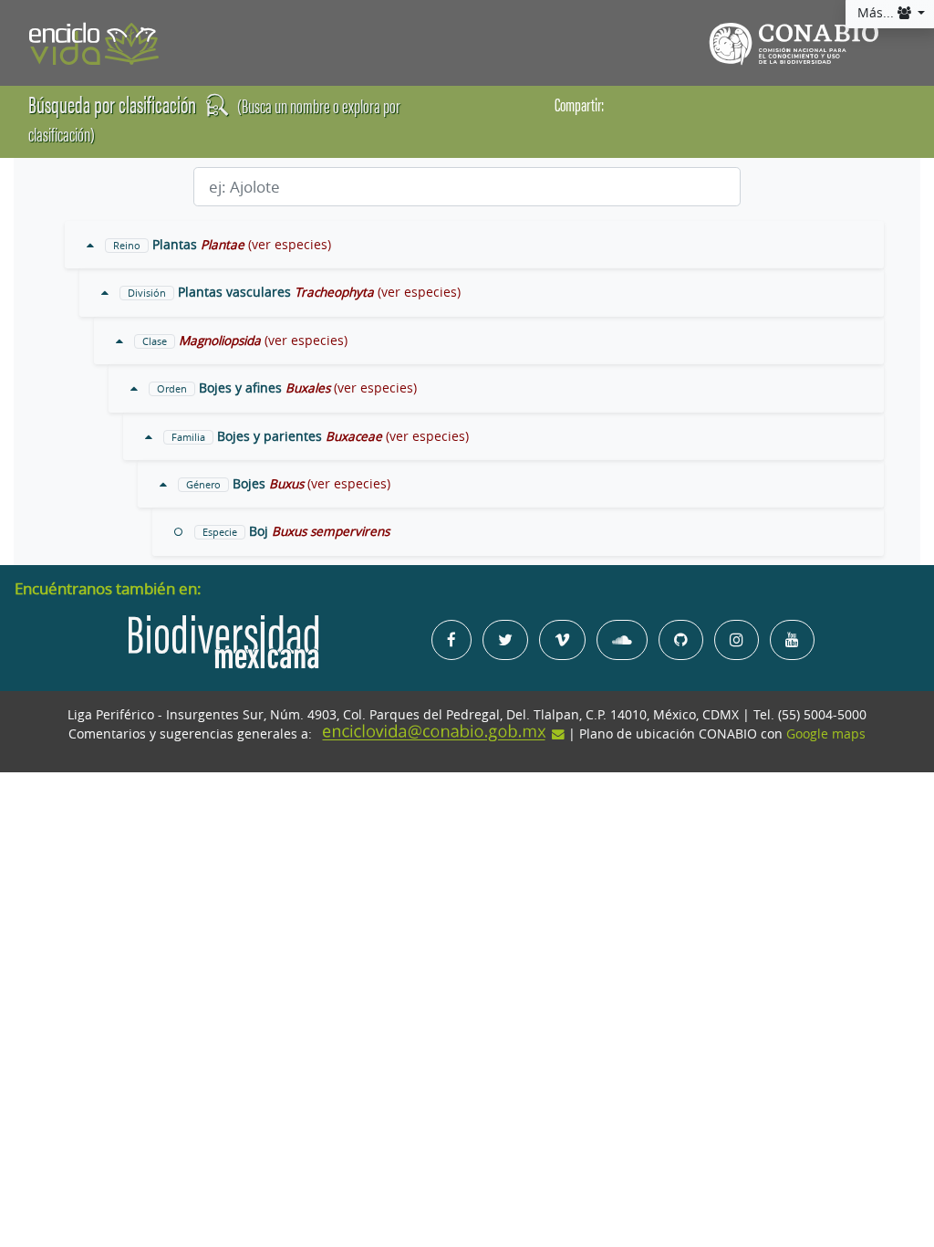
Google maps (826, 734)
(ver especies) (289, 244)
